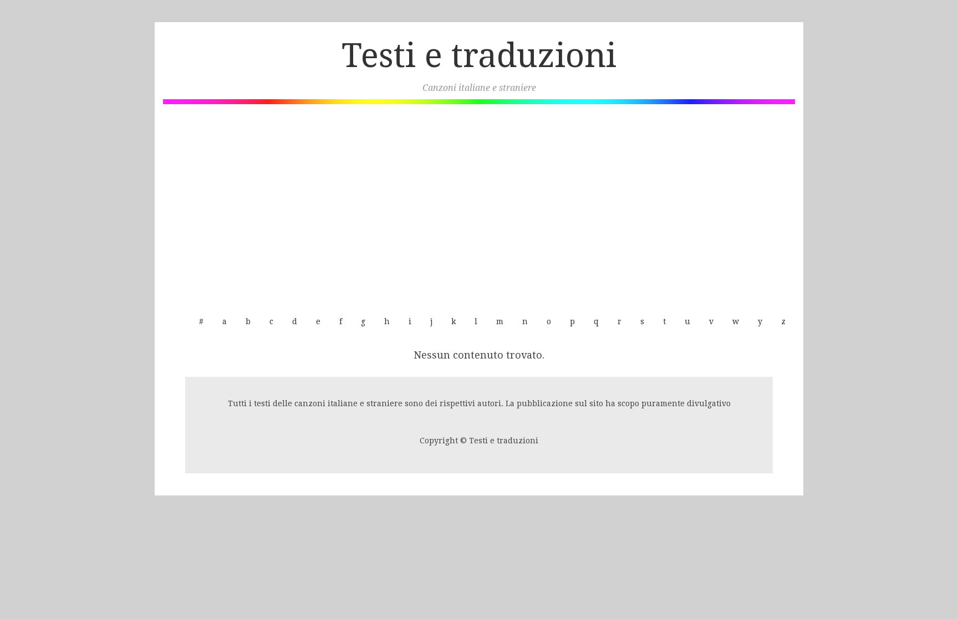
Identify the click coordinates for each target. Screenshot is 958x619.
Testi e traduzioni (479, 55)
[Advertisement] (479, 204)
